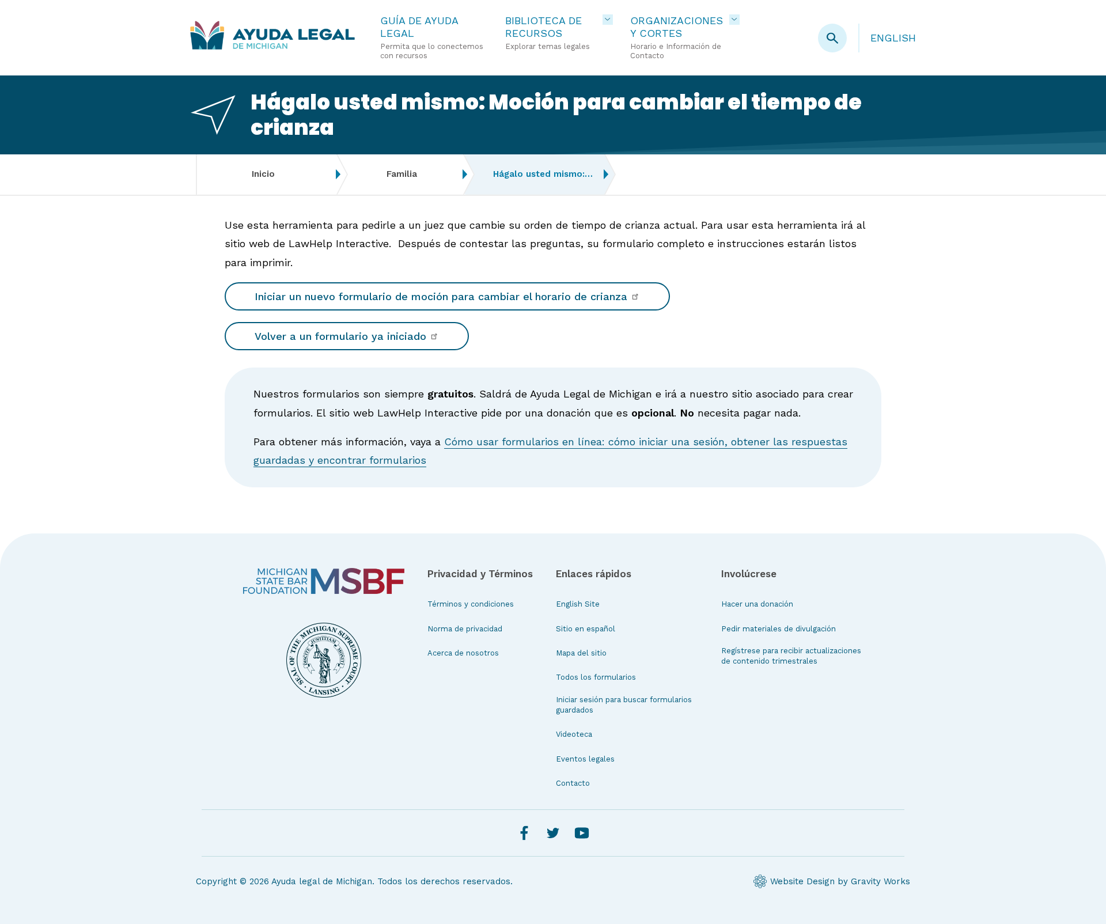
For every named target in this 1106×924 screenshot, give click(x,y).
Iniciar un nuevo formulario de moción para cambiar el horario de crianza (443, 296)
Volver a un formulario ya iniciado (342, 336)
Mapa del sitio (581, 653)
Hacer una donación (757, 604)
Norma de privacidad (464, 628)
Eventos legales (585, 759)
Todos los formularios (596, 677)
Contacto (573, 783)
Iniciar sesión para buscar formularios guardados (624, 704)
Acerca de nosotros (463, 653)
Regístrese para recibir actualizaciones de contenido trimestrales (791, 655)
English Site (578, 604)
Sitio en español (585, 628)
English (893, 38)
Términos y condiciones (470, 604)
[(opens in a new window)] (323, 581)
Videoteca (574, 734)
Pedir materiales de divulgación (778, 628)
